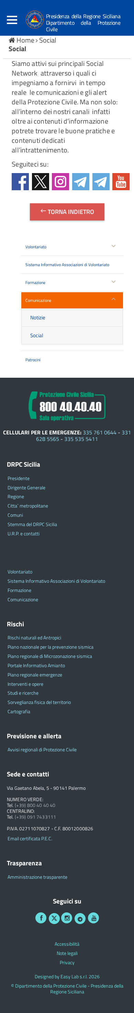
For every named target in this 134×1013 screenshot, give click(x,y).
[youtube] (93, 917)
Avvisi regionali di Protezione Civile (42, 750)
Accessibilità (67, 944)
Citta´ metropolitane (28, 506)
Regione (16, 497)
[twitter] (54, 918)
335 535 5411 (81, 439)
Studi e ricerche (23, 693)
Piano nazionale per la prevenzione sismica (50, 647)
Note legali (67, 953)
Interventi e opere (25, 684)
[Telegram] (80, 918)
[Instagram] (66, 917)
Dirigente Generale (26, 488)
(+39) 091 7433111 (35, 817)
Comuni (15, 515)
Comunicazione (38, 300)
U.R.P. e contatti (24, 534)
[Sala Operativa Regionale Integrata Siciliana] (67, 405)
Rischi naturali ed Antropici (34, 638)
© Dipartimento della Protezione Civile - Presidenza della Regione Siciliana (67, 989)
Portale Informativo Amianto (36, 666)
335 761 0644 (99, 432)
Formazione (35, 282)
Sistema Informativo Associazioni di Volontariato (67, 264)
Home (25, 40)
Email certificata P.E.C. (30, 839)
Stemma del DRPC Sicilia (32, 524)
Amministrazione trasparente (37, 877)
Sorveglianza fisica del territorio (39, 702)
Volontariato (35, 246)
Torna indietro (70, 211)
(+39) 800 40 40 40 (35, 805)
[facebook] (40, 917)
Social (47, 40)
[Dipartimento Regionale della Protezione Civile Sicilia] (31, 20)
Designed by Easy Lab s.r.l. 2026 (67, 977)
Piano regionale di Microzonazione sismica (50, 656)
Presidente (19, 478)
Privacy (67, 963)
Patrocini (33, 359)
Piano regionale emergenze (35, 675)
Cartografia (19, 712)
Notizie (37, 317)
